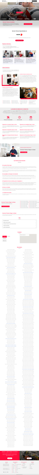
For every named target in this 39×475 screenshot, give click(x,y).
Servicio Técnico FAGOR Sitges (28, 393)
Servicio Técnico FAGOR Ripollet (28, 286)
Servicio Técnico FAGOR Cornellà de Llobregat (10, 346)
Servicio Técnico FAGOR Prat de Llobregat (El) (28, 272)
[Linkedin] (7, 472)
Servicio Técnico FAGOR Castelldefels (10, 323)
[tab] (4, 237)
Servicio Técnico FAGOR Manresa (11, 398)
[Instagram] (6, 472)
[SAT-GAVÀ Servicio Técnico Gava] (4, 1)
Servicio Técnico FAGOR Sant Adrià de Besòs (28, 299)
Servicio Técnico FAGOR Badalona (11, 267)
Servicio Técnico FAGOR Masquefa (11, 407)
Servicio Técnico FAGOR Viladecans (28, 431)
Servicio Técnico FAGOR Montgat (11, 422)
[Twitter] (5, 472)
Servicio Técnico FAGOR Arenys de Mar (10, 257)
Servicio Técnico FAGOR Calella (11, 295)
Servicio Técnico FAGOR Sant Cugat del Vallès (28, 313)
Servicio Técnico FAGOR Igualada (11, 384)
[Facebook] (3, 472)
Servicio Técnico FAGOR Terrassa (28, 407)
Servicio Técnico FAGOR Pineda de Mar (28, 263)
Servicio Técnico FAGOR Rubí (28, 290)
